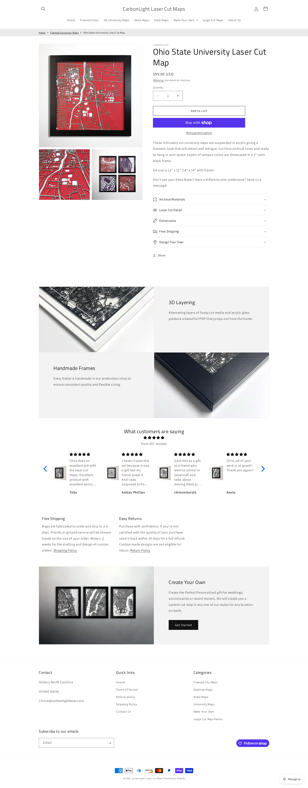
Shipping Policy (65, 550)
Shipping (158, 80)
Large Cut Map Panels (208, 719)
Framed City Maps (206, 682)
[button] (43, 8)
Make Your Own (204, 711)
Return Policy (140, 550)
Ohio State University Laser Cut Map (104, 32)
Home (42, 32)
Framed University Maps (64, 32)
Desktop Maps (203, 689)
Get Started (183, 625)
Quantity (158, 87)
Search (120, 682)
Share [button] (162, 255)
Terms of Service (127, 689)
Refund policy (125, 697)
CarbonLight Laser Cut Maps (147, 778)
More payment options (199, 132)
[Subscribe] (109, 743)
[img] (154, 438)
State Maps (201, 697)
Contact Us (123, 711)
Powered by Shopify (174, 778)
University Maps (204, 704)
